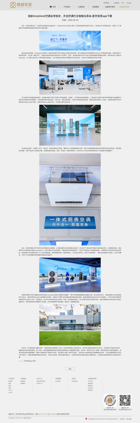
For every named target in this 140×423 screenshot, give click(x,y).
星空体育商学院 (40, 381)
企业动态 (90, 388)
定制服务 (22, 383)
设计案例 (57, 381)
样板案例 (95, 7)
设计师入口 (39, 383)
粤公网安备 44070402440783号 (97, 419)
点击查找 (53, 414)
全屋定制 (81, 7)
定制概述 (22, 381)
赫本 (10, 383)
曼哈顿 (10, 381)
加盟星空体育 (110, 7)
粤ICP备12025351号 (112, 419)
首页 (54, 7)
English (129, 3)
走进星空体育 (124, 7)
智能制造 (90, 385)
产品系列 (67, 7)
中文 (122, 3)
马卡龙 (10, 390)
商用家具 (106, 3)
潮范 (10, 388)
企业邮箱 (116, 3)
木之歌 (10, 392)
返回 (70, 369)
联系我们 (90, 390)
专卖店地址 (75, 381)
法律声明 (122, 419)
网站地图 (129, 419)
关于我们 (90, 381)
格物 (10, 385)
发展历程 (90, 383)
